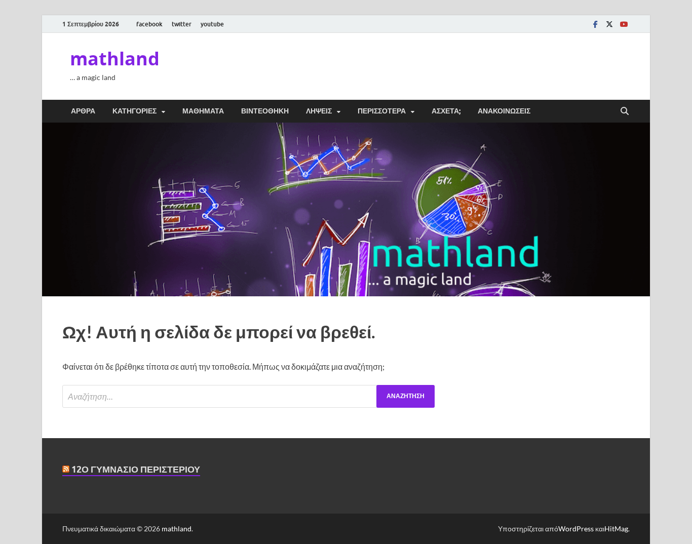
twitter (181, 24)
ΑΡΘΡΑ (83, 111)
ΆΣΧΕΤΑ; (446, 111)
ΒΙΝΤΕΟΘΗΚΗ (265, 111)
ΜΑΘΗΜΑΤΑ (203, 111)
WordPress (576, 528)
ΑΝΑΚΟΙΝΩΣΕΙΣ (504, 111)
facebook (149, 24)
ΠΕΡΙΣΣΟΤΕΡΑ (382, 111)
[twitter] (609, 24)
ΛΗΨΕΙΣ (319, 111)
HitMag (616, 528)
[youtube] (624, 24)
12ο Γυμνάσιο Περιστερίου (135, 469)
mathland (115, 58)
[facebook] (595, 24)
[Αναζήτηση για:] (248, 396)
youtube (212, 24)
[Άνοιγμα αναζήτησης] (624, 111)
